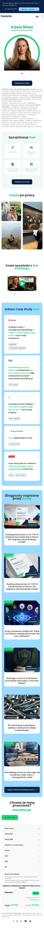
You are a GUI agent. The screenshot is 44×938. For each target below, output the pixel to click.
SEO (10, 5)
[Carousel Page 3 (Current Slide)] (16, 293)
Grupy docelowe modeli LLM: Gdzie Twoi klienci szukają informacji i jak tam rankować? (22, 633)
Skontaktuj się (10, 817)
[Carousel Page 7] (25, 293)
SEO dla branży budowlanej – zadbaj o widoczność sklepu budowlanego (22, 728)
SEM (13, 5)
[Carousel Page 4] (18, 293)
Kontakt (35, 893)
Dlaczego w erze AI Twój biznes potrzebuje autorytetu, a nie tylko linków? (22, 680)
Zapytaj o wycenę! (27, 9)
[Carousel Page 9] (29, 293)
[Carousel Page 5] (20, 293)
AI (15, 5)
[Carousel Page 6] (23, 293)
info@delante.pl (34, 900)
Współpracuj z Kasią (22, 83)
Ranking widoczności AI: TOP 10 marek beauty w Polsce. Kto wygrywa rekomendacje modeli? (22, 586)
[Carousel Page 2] (14, 293)
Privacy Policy (32, 915)
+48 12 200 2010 (12, 9)
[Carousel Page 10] (31, 293)
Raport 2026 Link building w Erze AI (21, 790)
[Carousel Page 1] (12, 293)
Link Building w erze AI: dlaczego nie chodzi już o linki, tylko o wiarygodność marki (22, 775)
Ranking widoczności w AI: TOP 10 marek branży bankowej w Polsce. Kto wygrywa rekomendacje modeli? (22, 538)
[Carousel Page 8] (27, 293)
